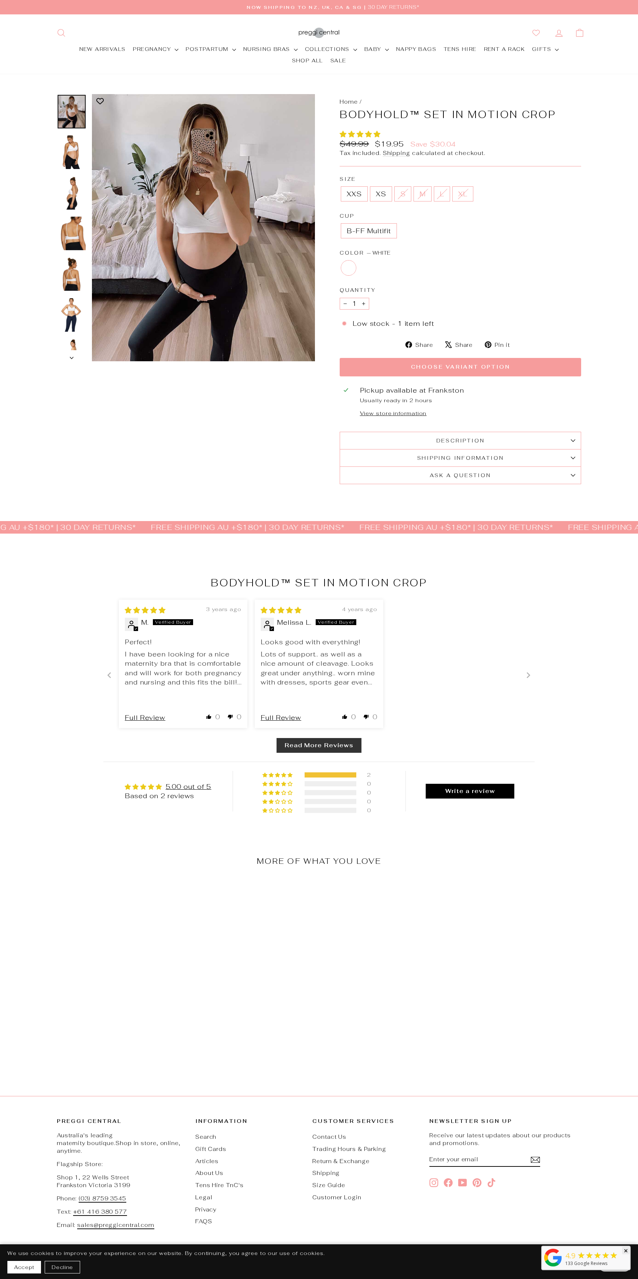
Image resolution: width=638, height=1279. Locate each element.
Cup (347, 216)
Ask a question (460, 475)
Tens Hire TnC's (219, 1185)
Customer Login (336, 1197)
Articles (207, 1161)
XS (381, 194)
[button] (360, 134)
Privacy (205, 1209)
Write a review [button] (470, 791)
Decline (62, 1267)
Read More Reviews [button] (319, 745)
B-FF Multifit (369, 231)
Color (365, 252)
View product (119, 1023)
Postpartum (208, 49)
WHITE (348, 268)
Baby (373, 49)
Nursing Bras (267, 49)
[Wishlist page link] (537, 33)
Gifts (542, 49)
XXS (354, 194)
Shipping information (460, 458)
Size (348, 179)
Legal (203, 1197)
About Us (209, 1172)
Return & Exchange (340, 1161)
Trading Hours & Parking (349, 1148)
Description (460, 440)
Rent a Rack (504, 49)
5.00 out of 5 (189, 786)
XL (462, 194)
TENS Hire (460, 49)
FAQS (203, 1221)
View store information (393, 413)
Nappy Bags (416, 49)
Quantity (357, 290)
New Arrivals (102, 49)
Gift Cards (210, 1148)
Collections (328, 49)
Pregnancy (153, 49)
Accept (24, 1267)
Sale (338, 60)
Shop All (307, 60)
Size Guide (328, 1185)
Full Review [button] (145, 717)
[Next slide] (528, 675)
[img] (145, 610)
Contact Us (329, 1136)
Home (349, 101)
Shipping (396, 152)
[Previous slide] (109, 675)
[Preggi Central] (553, 1266)
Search (205, 1136)
